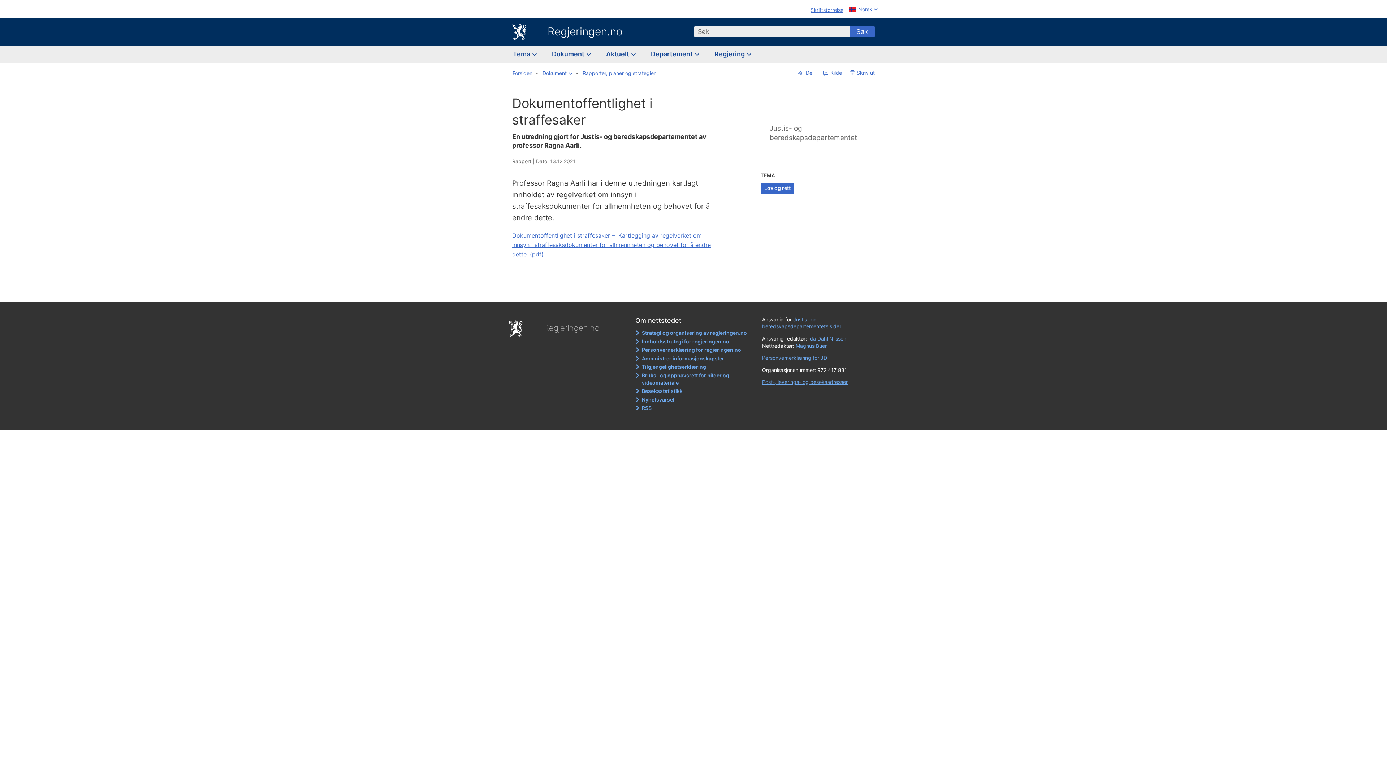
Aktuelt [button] (618, 54)
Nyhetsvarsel (658, 399)
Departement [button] (672, 54)
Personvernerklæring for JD (794, 358)
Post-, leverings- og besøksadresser (805, 382)
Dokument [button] (569, 54)
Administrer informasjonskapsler (683, 358)
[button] (557, 73)
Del (808, 73)
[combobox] (772, 31)
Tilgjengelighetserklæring (674, 367)
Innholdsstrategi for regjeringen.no (685, 341)
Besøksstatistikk (662, 391)
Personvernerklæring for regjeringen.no (691, 350)
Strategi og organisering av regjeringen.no (694, 333)
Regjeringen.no (585, 31)
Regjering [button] (730, 54)
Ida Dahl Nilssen (827, 338)
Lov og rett (777, 188)
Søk (862, 31)
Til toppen (617, 290)
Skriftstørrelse (827, 10)
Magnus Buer (811, 346)
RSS (647, 408)
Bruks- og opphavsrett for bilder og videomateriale (685, 379)
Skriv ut (866, 73)
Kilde (835, 73)
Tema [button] (522, 54)
